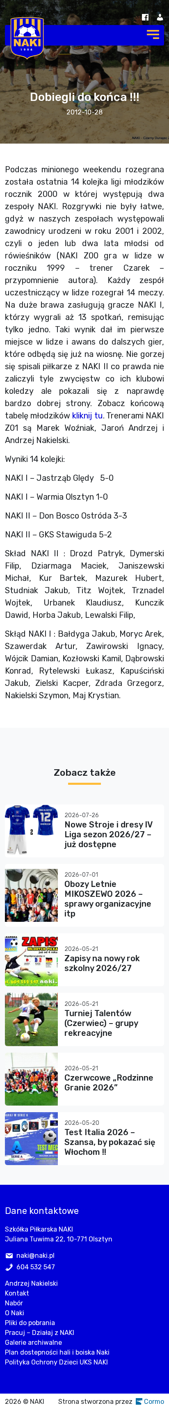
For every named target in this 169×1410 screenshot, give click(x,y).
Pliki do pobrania (30, 1323)
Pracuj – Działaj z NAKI (39, 1333)
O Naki (14, 1313)
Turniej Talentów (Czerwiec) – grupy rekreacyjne (101, 1023)
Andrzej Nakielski (31, 1283)
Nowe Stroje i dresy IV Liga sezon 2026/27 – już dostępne (108, 834)
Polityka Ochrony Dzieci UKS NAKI (56, 1362)
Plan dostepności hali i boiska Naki (57, 1352)
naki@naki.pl (35, 1255)
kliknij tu (87, 415)
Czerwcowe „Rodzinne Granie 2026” (108, 1082)
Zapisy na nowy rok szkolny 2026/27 (102, 963)
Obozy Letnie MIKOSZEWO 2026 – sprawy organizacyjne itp (107, 899)
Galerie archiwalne (33, 1342)
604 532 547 (35, 1267)
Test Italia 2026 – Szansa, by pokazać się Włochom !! (109, 1142)
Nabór (14, 1303)
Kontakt (17, 1293)
